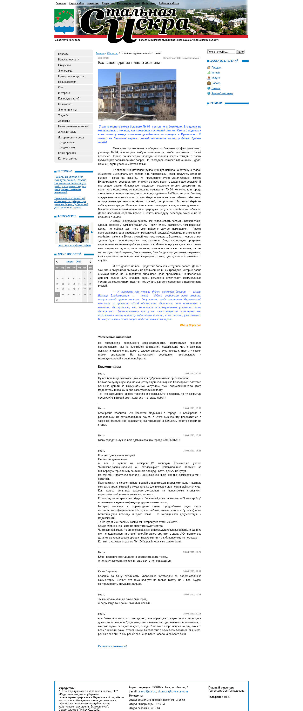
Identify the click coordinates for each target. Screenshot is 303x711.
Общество (64, 65)
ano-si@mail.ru (147, 691)
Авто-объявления (222, 93)
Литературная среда (71, 137)
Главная (61, 3)
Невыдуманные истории (73, 126)
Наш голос (64, 104)
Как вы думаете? (68, 98)
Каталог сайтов (67, 158)
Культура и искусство (71, 76)
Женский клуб (67, 131)
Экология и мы (67, 109)
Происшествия (67, 81)
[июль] (57, 262)
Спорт (62, 87)
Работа (215, 83)
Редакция (108, 3)
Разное (215, 88)
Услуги (215, 77)
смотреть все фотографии (74, 245)
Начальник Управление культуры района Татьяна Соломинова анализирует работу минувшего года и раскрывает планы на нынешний (70, 184)
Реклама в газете (128, 3)
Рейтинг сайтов (169, 3)
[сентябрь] (91, 262)
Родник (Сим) (68, 147)
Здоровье (64, 120)
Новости (63, 54)
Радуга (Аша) (68, 142)
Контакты (93, 3)
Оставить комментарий (112, 646)
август (69, 261)
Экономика (65, 70)
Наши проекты (67, 153)
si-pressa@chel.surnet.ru (173, 691)
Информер (149, 3)
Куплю (215, 72)
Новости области (68, 59)
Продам (216, 67)
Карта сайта (76, 3)
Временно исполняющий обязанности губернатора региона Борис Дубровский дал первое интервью (71, 203)
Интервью (64, 92)
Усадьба (63, 115)
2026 (78, 261)
